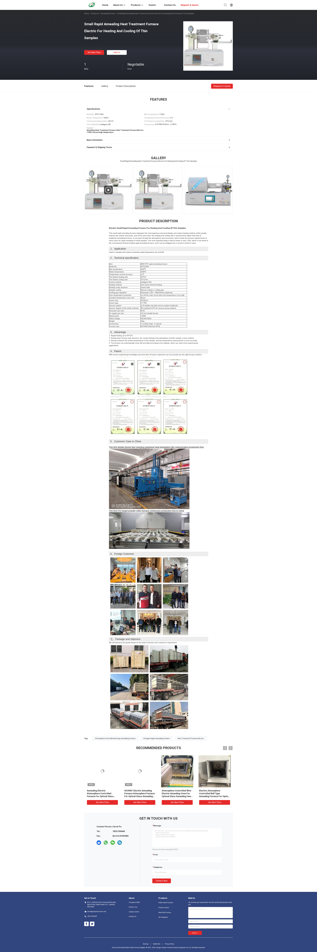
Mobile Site (156, 944)
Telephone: (157, 867)
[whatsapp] (106, 842)
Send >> (195, 933)
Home (86, 13)
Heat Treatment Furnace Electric (191, 738)
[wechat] (112, 842)
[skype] (119, 842)
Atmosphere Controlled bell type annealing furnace (115, 738)
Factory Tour (133, 907)
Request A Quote (221, 86)
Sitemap (145, 944)
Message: (157, 826)
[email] (99, 842)
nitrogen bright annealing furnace (156, 738)
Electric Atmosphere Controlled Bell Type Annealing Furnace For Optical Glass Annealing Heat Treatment (214, 796)
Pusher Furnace (163, 907)
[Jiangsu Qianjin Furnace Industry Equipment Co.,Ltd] (92, 5)
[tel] (126, 842)
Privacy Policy (169, 944)
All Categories (163, 917)
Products (95, 13)
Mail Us (117, 52)
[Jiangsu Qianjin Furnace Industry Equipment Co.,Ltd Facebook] (86, 924)
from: (155, 855)
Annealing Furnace (108, 13)
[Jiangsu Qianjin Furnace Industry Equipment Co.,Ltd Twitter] (92, 924)
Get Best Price (94, 52)
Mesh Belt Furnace (164, 912)
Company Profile (134, 902)
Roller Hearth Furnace (165, 902)
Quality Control (134, 912)
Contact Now (161, 881)
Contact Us (132, 916)
